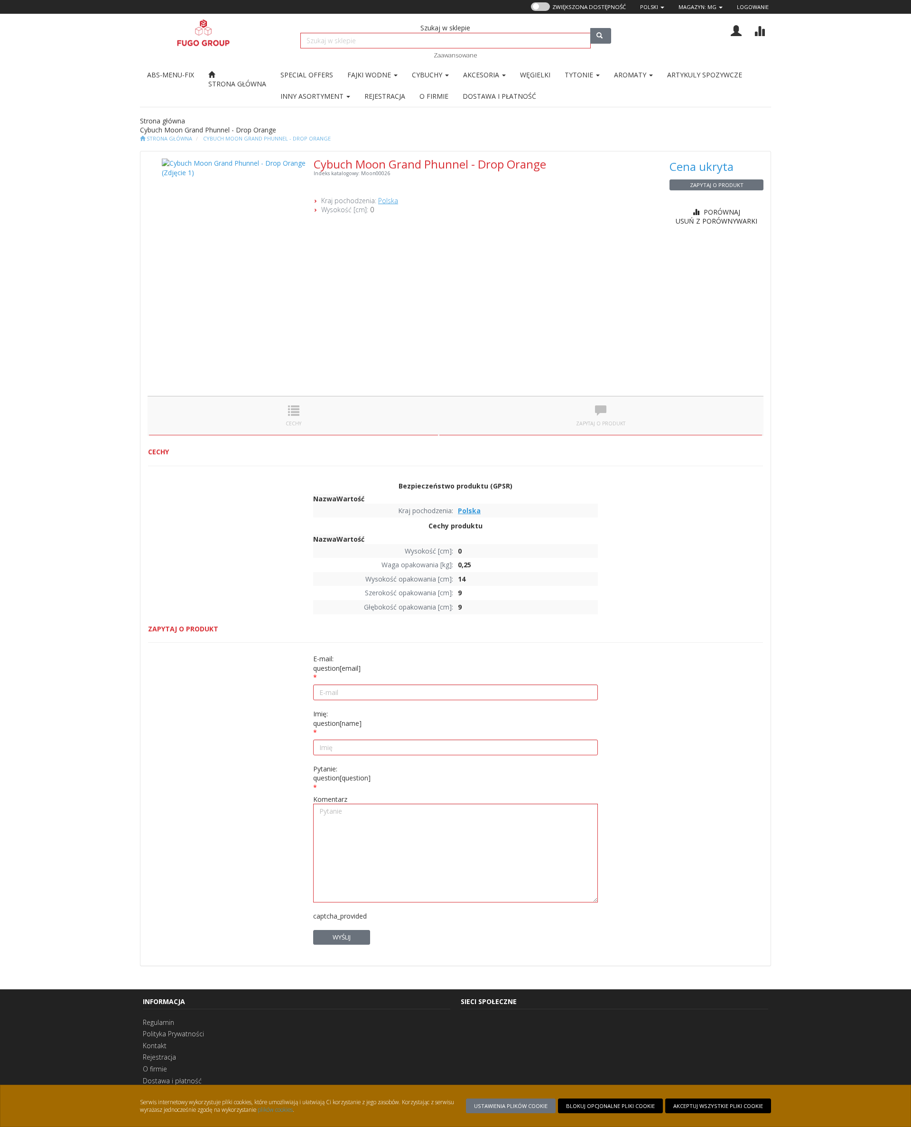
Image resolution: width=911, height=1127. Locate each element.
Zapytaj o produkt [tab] (600, 423)
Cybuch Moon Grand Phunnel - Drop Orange (267, 138)
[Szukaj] (600, 36)
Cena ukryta (701, 166)
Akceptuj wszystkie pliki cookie (718, 1105)
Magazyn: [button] (697, 6)
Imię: (337, 718)
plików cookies (275, 1109)
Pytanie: (342, 773)
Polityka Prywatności (173, 1033)
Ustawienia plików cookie (511, 1105)
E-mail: (337, 663)
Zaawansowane (455, 55)
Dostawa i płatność (172, 1080)
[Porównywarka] (759, 29)
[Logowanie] (736, 29)
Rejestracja (159, 1056)
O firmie (155, 1068)
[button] (652, 7)
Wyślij (342, 937)
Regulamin (158, 1022)
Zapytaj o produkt (717, 184)
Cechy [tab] (293, 423)
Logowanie (753, 6)
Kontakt (155, 1045)
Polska (388, 200)
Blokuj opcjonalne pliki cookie (610, 1105)
